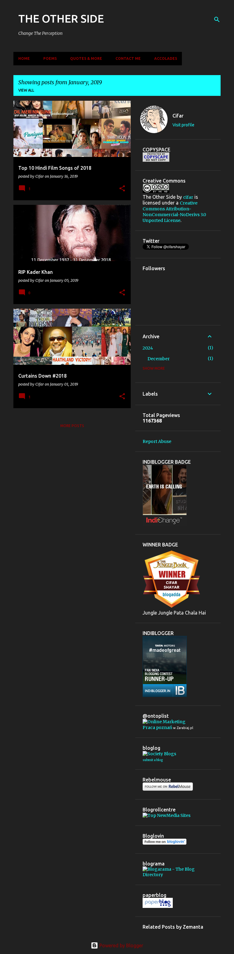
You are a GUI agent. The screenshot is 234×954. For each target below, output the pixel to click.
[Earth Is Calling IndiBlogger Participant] (165, 524)
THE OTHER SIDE (61, 18)
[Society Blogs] (159, 753)
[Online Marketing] (164, 721)
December (158, 358)
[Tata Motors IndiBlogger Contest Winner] (165, 695)
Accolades (165, 58)
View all (26, 90)
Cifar (177, 115)
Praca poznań (157, 727)
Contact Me (128, 58)
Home (24, 58)
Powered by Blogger (120, 945)
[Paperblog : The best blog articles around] (158, 906)
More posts (72, 426)
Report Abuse (157, 441)
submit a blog (153, 760)
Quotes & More (86, 58)
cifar (188, 197)
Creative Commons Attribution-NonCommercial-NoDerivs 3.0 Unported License (174, 211)
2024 (148, 348)
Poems (50, 58)
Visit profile (183, 124)
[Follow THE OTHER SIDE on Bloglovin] (164, 843)
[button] (122, 189)
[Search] (217, 19)
